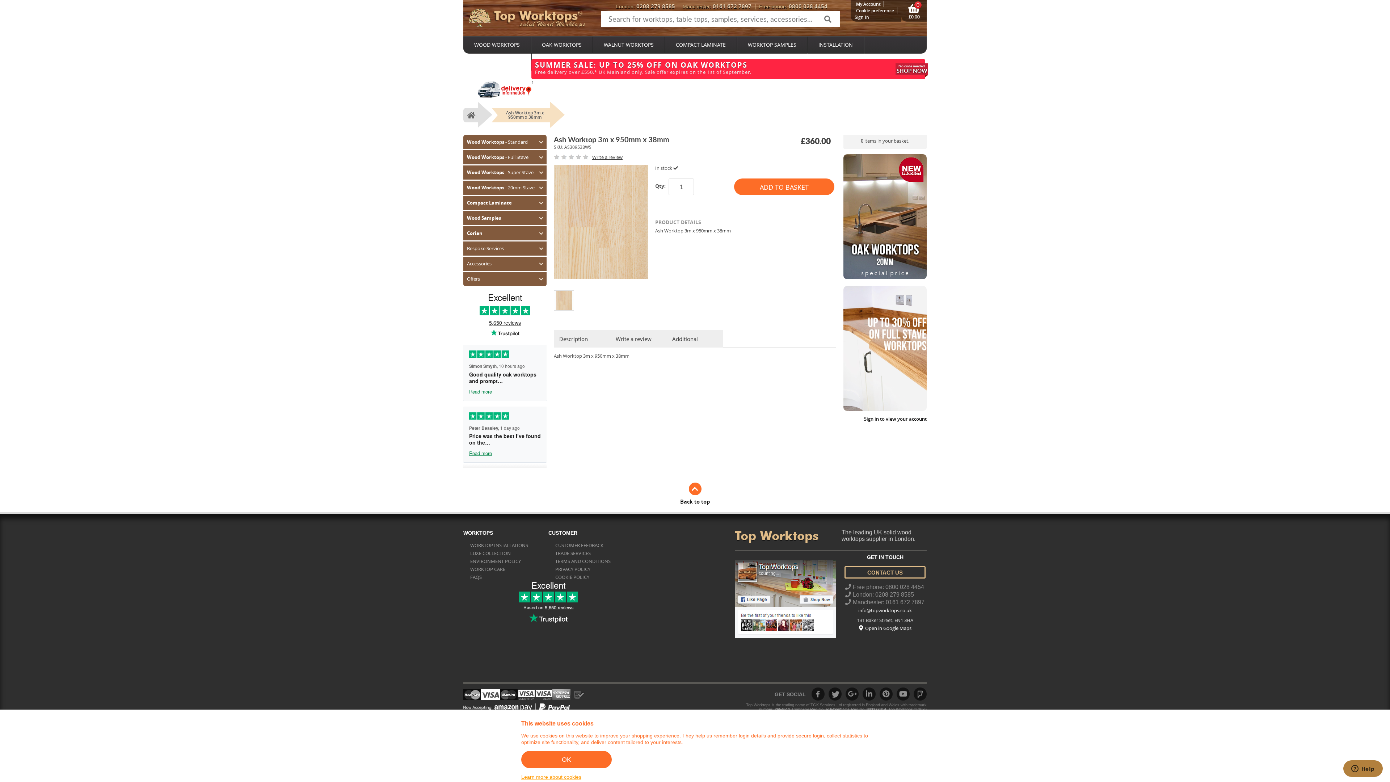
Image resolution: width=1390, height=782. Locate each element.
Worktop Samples (772, 44)
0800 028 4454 (793, 6)
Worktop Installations (499, 545)
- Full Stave (497, 157)
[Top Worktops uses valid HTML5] (522, 697)
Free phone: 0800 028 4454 (888, 587)
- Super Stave (500, 172)
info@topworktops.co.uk (885, 610)
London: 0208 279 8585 (883, 595)
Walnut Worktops (629, 44)
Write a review (634, 338)
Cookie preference (875, 11)
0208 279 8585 (645, 6)
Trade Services (573, 553)
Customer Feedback (579, 545)
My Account (868, 4)
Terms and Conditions (583, 561)
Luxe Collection (490, 553)
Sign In (862, 17)
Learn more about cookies (551, 777)
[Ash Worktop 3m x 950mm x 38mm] (564, 293)
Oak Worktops (562, 44)
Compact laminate (701, 44)
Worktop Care (487, 569)
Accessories (479, 263)
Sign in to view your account (895, 419)
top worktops (536, 15)
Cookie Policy (572, 577)
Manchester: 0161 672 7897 (888, 602)
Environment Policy (495, 561)
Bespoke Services (497, 61)
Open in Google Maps (888, 628)
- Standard (497, 142)
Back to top (695, 501)
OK (566, 759)
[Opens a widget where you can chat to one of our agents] (1363, 769)
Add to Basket (784, 187)
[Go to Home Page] (470, 115)
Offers (473, 279)
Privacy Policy (572, 569)
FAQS (476, 577)
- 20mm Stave (501, 187)
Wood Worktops (497, 44)
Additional (685, 338)
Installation (835, 44)
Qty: (660, 185)
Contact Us (885, 572)
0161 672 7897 (717, 6)
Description (573, 338)
